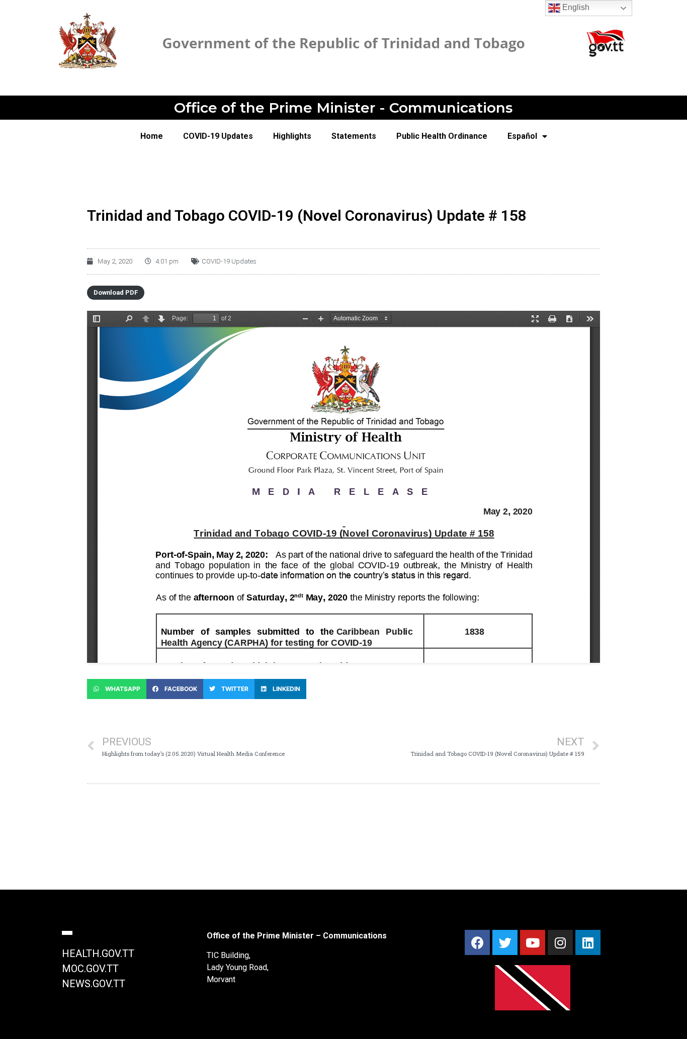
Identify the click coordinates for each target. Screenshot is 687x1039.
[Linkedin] (587, 942)
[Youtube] (532, 942)
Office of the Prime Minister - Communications (343, 107)
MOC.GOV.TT (90, 969)
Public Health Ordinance (441, 136)
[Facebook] (477, 942)
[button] (116, 689)
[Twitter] (505, 942)
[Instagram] (560, 942)
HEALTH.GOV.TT (98, 953)
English (574, 7)
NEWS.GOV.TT (93, 984)
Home (151, 136)
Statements (353, 136)
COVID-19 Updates (218, 136)
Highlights (292, 136)
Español (522, 136)
